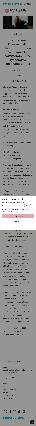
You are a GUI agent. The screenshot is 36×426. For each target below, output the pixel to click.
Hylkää (18, 226)
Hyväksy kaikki (18, 216)
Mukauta (18, 221)
